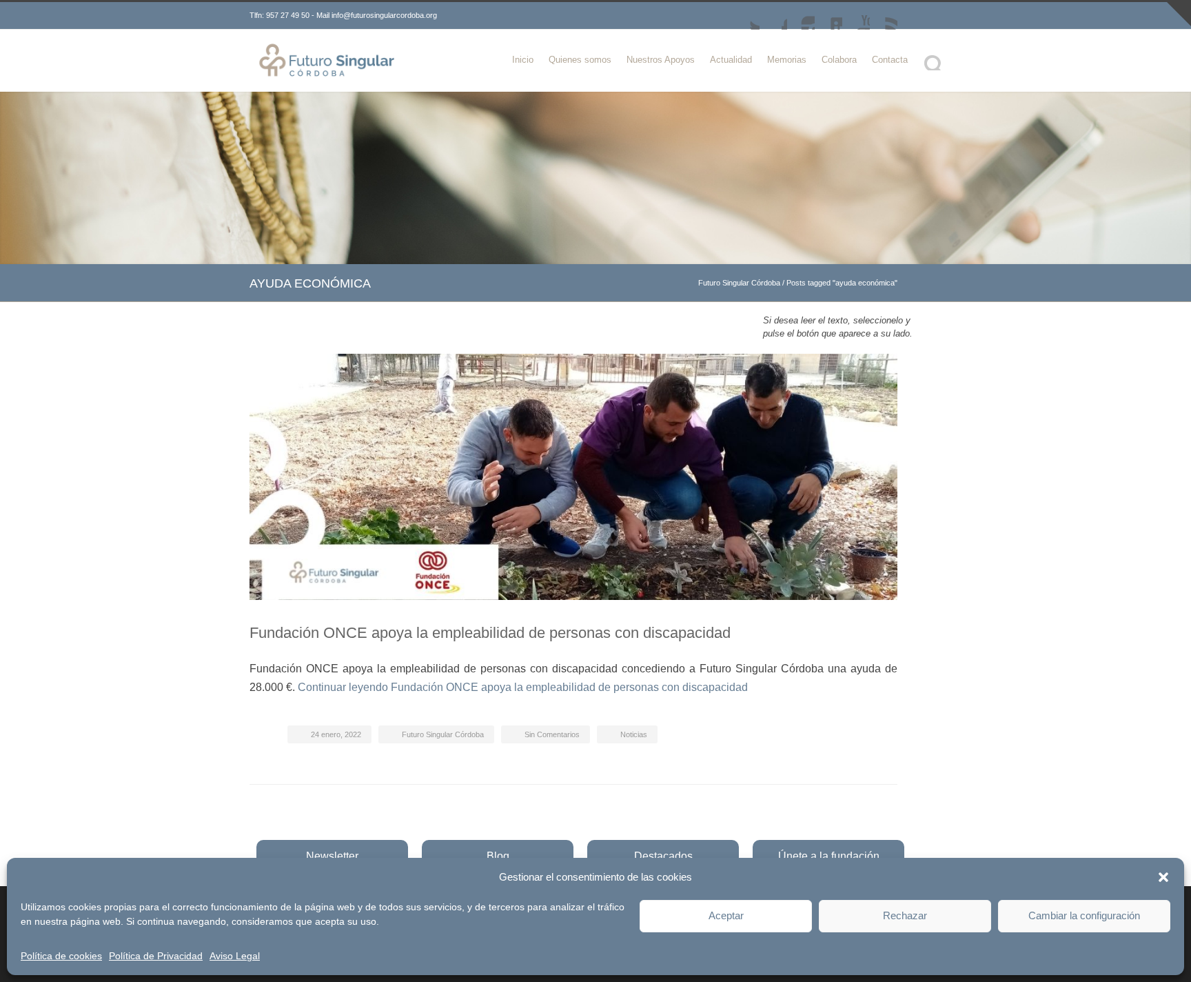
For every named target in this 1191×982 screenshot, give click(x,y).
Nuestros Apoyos (661, 59)
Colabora (839, 59)
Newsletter (332, 856)
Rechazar (905, 915)
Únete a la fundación (828, 856)
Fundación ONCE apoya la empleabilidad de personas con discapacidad (490, 632)
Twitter (746, 16)
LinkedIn (828, 16)
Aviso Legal (235, 955)
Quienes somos (580, 59)
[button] (1163, 877)
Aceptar (726, 915)
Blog (498, 856)
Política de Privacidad (156, 955)
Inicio (522, 59)
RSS (883, 16)
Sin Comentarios (552, 734)
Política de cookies (61, 955)
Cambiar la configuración (1084, 915)
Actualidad (731, 59)
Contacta (890, 59)
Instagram (801, 16)
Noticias (633, 734)
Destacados (663, 856)
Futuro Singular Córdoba (739, 283)
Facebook (773, 16)
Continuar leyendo (523, 687)
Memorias (786, 59)
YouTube (856, 16)
